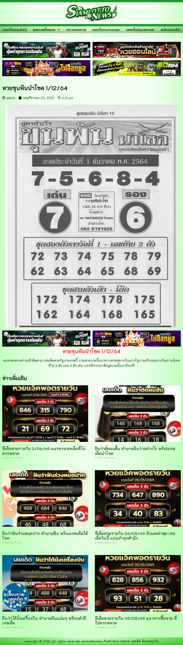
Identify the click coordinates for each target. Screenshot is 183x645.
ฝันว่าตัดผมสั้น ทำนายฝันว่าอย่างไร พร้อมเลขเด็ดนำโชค (135, 451)
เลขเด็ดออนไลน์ (15, 29)
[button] (28, 583)
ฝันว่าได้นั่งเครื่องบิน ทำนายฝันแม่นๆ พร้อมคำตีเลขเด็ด (44, 621)
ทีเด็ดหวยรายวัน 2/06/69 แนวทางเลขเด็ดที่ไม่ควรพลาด (43, 451)
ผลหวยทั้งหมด (44, 29)
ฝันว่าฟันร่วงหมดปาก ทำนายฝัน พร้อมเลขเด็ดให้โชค (45, 536)
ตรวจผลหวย (76, 29)
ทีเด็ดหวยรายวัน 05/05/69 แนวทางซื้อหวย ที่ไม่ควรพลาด (136, 621)
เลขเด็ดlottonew (106, 29)
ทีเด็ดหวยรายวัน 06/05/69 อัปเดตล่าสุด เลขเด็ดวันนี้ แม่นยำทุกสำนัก (135, 536)
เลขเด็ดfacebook (140, 29)
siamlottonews (91, 641)
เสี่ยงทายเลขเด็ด (16, 596)
